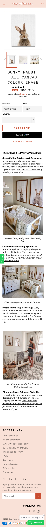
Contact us (7, 472)
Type (25, 103)
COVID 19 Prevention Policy (15, 444)
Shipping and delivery (12, 452)
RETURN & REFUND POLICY (16, 448)
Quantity (6, 114)
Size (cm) (6, 103)
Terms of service (10, 464)
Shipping (23, 94)
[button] (18, 87)
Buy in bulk (7, 460)
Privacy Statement (11, 439)
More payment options (22, 141)
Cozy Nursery (14, 519)
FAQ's (5, 456)
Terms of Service (10, 435)
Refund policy (8, 468)
